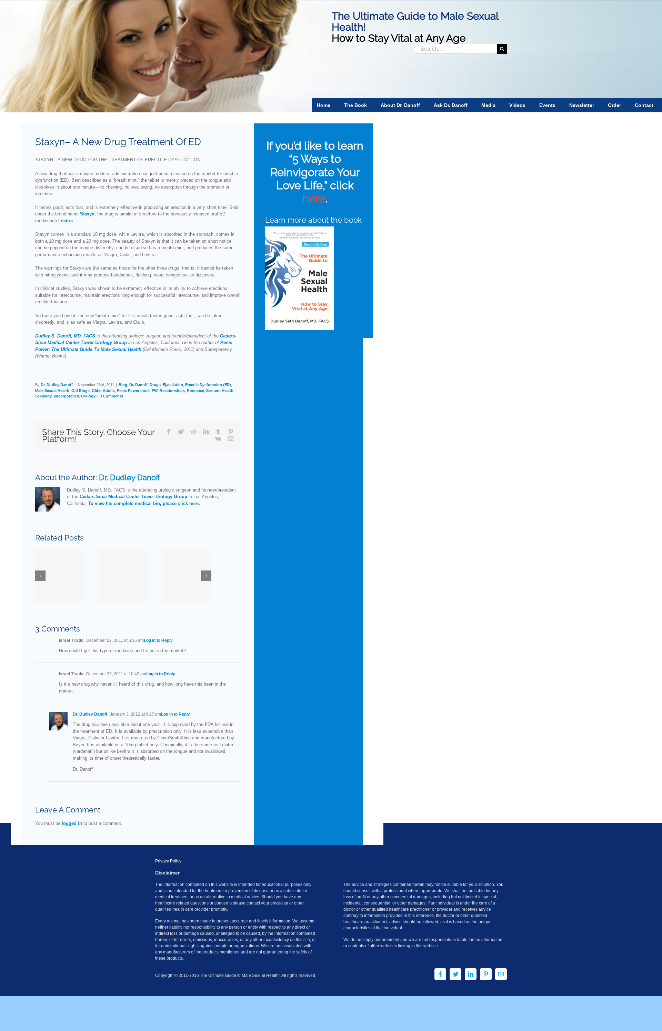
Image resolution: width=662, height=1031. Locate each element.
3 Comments (111, 396)
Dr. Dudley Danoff (57, 385)
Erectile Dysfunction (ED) (208, 385)
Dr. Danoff (138, 385)
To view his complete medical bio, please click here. (144, 503)
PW (155, 390)
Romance (195, 390)
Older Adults (103, 390)
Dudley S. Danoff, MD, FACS (65, 335)
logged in (72, 823)
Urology (88, 396)
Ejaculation (173, 385)
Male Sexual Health (52, 390)
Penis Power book (133, 390)
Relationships (172, 390)
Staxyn (87, 213)
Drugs (155, 385)
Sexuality (43, 396)
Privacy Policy (168, 861)
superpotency (66, 396)
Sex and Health (219, 390)
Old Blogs (80, 390)
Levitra (65, 220)
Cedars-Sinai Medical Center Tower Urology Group (133, 496)
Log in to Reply (158, 640)
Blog (123, 385)
